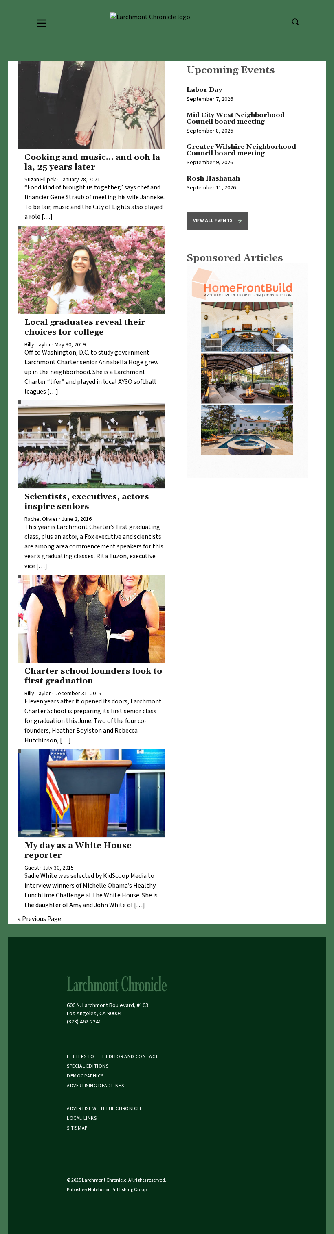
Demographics (85, 1076)
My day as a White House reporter (78, 850)
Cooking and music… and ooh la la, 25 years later (92, 162)
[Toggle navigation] (41, 23)
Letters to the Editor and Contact (112, 1056)
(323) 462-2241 (84, 1022)
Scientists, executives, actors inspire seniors (86, 502)
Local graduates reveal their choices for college (84, 327)
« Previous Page (39, 918)
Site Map (77, 1128)
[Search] (295, 21)
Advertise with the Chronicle (105, 1108)
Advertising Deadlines (95, 1085)
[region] (247, 149)
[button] (217, 221)
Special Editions (88, 1066)
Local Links (82, 1118)
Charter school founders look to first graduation (93, 676)
